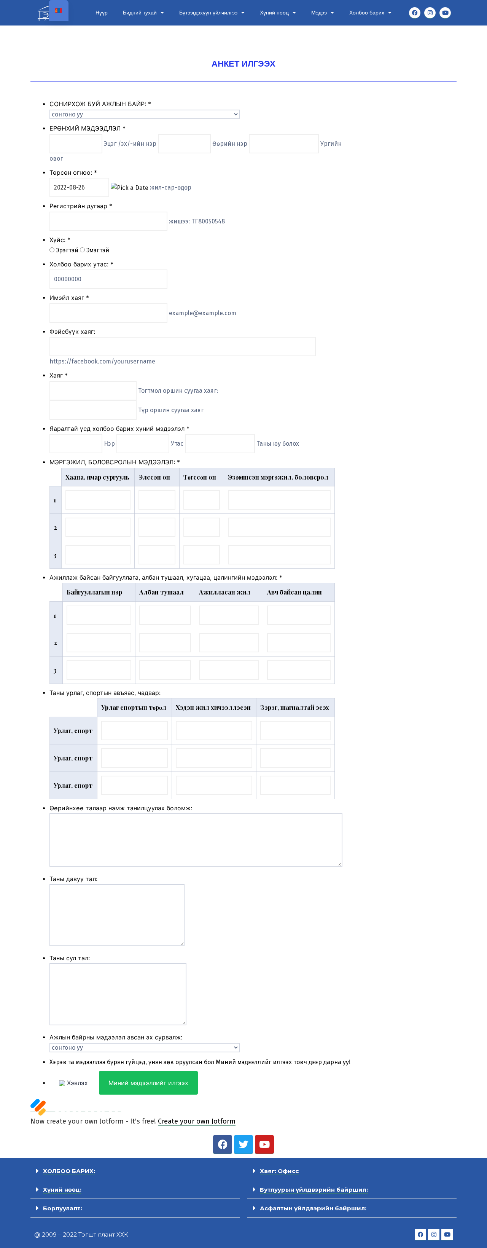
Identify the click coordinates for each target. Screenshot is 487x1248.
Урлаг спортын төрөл (133, 707)
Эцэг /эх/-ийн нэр (131, 143)
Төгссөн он (199, 477)
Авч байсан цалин (294, 592)
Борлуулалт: (62, 1208)
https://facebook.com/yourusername (102, 361)
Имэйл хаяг (69, 297)
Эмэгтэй (97, 250)
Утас (178, 443)
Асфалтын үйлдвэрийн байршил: (313, 1208)
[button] (135, 1171)
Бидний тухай (140, 13)
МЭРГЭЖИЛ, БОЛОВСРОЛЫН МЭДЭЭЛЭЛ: (114, 462)
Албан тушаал (161, 592)
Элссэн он (154, 477)
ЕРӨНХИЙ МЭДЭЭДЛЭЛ (87, 128)
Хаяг (58, 375)
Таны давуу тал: (73, 879)
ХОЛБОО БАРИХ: (69, 1171)
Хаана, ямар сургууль (97, 477)
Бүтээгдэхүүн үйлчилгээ (208, 13)
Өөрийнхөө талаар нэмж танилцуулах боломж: (120, 808)
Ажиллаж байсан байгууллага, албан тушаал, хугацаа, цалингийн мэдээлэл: (165, 577)
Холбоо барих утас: (81, 264)
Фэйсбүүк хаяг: (72, 331)
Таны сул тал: (69, 958)
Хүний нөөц (274, 13)
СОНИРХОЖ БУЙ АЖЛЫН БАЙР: (100, 104)
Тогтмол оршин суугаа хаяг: (178, 390)
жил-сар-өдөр (170, 187)
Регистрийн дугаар (80, 206)
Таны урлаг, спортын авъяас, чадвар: (105, 693)
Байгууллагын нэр (94, 592)
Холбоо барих (366, 13)
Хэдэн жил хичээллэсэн (213, 707)
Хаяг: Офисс (279, 1171)
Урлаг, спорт (73, 731)
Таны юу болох (277, 443)
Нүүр (101, 13)
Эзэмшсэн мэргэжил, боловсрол (278, 477)
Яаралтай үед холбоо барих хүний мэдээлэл (119, 428)
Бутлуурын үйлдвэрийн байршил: (314, 1189)
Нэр (110, 443)
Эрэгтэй (68, 250)
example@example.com (202, 313)
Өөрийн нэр (230, 143)
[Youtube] (445, 13)
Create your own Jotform (197, 1121)
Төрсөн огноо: (73, 172)
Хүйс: (59, 240)
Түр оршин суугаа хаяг (171, 410)
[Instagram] (430, 13)
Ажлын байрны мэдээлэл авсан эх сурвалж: (115, 1037)
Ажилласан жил (224, 592)
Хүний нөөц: (62, 1189)
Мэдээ (319, 13)
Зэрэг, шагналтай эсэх (294, 707)
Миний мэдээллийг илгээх (148, 1083)
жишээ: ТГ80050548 (197, 221)
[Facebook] (414, 13)
